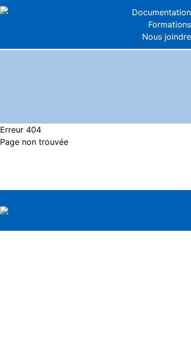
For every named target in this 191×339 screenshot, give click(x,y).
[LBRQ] (48, 10)
